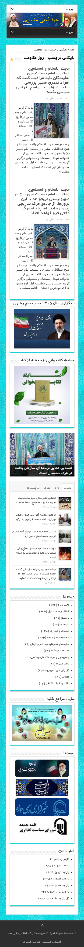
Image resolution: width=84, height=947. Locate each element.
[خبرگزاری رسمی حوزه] (42, 815)
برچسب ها (33, 488)
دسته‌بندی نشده (60, 650)
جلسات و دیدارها (59, 631)
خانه (72, 49)
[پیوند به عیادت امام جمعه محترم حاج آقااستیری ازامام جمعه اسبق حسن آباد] (65, 536)
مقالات (65, 676)
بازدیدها (64, 624)
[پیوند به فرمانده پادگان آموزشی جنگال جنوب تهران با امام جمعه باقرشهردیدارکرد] (65, 519)
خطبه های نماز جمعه (58, 637)
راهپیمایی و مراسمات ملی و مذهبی (49, 657)
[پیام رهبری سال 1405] (42, 347)
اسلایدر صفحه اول (58, 611)
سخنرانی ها (62, 663)
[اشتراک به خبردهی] (12, 59)
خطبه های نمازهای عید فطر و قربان (49, 644)
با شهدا (65, 618)
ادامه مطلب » (28, 288)
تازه (57, 488)
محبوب (67, 488)
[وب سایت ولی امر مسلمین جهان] (42, 776)
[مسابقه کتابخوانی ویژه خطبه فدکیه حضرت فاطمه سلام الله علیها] (42, 423)
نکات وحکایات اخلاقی (57, 683)
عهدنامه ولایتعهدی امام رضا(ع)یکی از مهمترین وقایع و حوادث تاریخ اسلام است (35, 553)
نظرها (47, 488)
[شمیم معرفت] (42, 20)
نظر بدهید (48, 98)
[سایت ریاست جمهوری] (42, 796)
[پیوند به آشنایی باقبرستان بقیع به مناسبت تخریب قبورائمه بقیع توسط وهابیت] (65, 503)
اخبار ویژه (63, 604)
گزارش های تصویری (57, 670)
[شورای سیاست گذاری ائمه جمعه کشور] (42, 834)
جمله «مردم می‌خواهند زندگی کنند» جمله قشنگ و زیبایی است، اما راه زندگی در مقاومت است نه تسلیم (36, 574)
